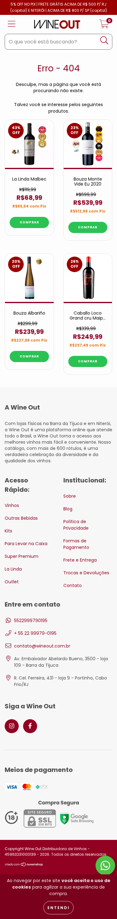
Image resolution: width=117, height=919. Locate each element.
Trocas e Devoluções (86, 573)
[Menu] (12, 24)
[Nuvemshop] (24, 865)
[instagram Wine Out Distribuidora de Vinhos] (12, 726)
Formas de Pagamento (76, 544)
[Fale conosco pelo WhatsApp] (105, 865)
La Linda (13, 569)
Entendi (58, 907)
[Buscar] (104, 40)
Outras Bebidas (21, 518)
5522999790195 (30, 620)
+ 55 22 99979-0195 (35, 633)
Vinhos (12, 505)
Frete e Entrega (80, 560)
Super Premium (21, 556)
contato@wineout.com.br (42, 646)
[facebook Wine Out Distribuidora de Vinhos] (30, 726)
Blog (67, 509)
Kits (8, 531)
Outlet (12, 582)
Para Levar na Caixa (26, 543)
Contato (72, 585)
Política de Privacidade (76, 524)
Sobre (69, 496)
